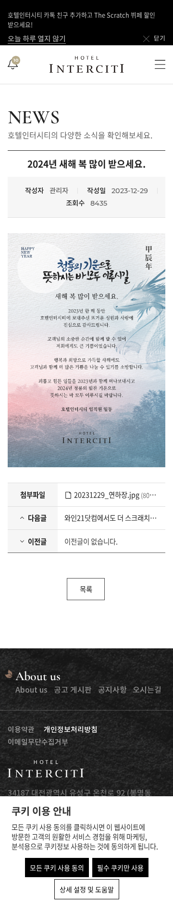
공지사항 (112, 690)
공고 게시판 (73, 690)
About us (31, 690)
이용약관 (21, 730)
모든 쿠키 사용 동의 (57, 867)
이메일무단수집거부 (38, 742)
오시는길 (147, 690)
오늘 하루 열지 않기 (37, 39)
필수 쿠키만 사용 (120, 867)
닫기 (159, 38)
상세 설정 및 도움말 (87, 889)
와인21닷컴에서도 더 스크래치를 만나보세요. (111, 518)
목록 (86, 589)
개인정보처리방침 (71, 730)
